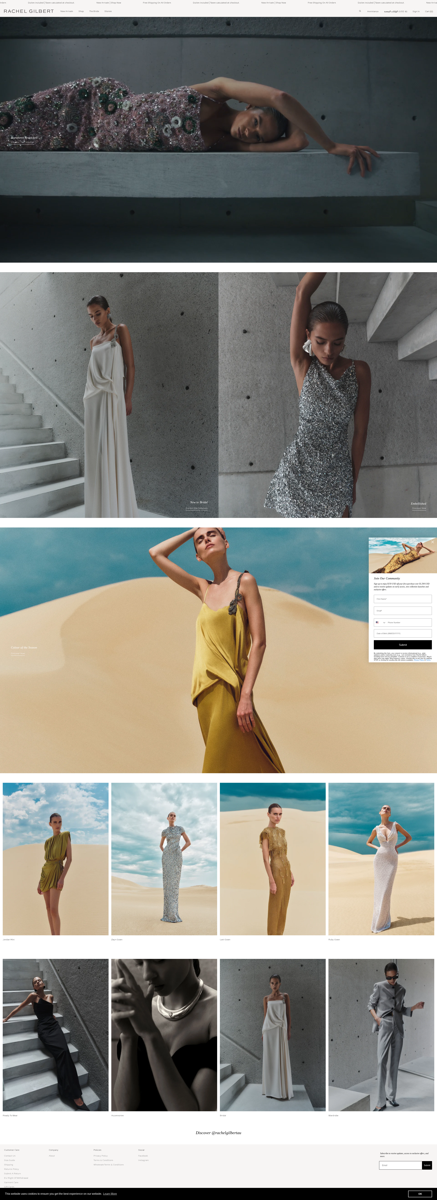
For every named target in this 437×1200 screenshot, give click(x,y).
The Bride (94, 11)
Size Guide (9, 1160)
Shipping (8, 1164)
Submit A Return (12, 1173)
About (52, 1155)
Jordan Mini (9, 939)
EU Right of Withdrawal (16, 1178)
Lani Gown (225, 939)
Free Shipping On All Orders (139, 2)
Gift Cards (9, 1186)
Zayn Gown (116, 939)
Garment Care (11, 1182)
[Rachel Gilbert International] (29, 11)
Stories (108, 11)
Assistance (372, 11)
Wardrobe (333, 1115)
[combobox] (380, 623)
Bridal (223, 1115)
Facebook (143, 1155)
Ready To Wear (10, 1115)
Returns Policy (11, 1169)
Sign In (416, 11)
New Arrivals (66, 11)
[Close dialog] (433, 542)
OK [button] (420, 1193)
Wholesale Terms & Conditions (109, 1164)
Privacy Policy (101, 1155)
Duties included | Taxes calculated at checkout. (33, 2)
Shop (81, 11)
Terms (428, 660)
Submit (427, 1165)
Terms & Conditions (103, 1160)
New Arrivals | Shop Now (90, 2)
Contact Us (10, 1155)
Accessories (117, 1115)
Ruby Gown (334, 939)
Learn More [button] (110, 1193)
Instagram (143, 1160)
